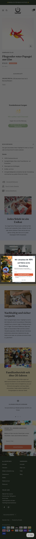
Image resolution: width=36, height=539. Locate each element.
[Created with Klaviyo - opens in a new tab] (18, 282)
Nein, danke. (24, 280)
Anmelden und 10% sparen (23, 274)
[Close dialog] (34, 257)
